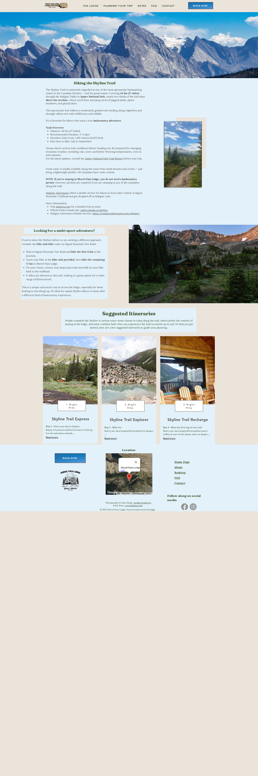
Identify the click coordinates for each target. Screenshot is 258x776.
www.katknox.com (134, 505)
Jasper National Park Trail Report (104, 158)
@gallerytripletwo (142, 502)
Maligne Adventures (57, 193)
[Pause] (168, 182)
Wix (153, 509)
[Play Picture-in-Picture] (198, 182)
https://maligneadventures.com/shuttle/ (116, 213)
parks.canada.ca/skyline (94, 210)
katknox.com (63, 206)
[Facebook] (184, 506)
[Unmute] (174, 182)
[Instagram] (193, 506)
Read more (52, 437)
